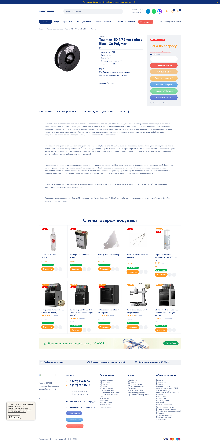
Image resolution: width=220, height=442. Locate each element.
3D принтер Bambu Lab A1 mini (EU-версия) (137, 311)
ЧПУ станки (104, 398)
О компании (161, 382)
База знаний (161, 396)
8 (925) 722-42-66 (80, 385)
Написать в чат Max (164, 97)
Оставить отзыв (104, 48)
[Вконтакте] (47, 396)
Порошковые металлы (109, 394)
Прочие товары (106, 407)
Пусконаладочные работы (138, 394)
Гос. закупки (161, 402)
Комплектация (89, 111)
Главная (41, 29)
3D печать (132, 382)
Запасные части (106, 402)
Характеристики (66, 111)
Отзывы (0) (124, 111)
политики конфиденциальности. (20, 411)
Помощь (159, 384)
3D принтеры (105, 382)
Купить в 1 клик (164, 71)
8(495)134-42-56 (138, 13)
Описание (45, 111)
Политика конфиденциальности (164, 414)
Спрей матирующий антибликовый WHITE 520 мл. (166, 257)
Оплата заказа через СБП (167, 388)
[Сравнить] (166, 102)
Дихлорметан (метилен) (79, 254)
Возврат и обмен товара (166, 409)
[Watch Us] (40, 396)
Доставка (107, 111)
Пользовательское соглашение (163, 418)
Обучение (132, 388)
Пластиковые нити (107, 390)
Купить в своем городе (165, 407)
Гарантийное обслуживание (167, 392)
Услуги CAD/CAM (135, 390)
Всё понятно (14, 417)
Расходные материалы (55, 29)
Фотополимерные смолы (110, 392)
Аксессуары (104, 400)
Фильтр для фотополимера (109, 254)
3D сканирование (135, 384)
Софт (101, 396)
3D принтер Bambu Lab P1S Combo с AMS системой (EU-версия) (81, 313)
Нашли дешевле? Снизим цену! (160, 52)
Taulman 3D (103, 36)
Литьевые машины (107, 404)
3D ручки (103, 386)
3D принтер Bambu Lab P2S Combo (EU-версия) (52, 311)
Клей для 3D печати (49, 254)
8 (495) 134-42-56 (80, 381)
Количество (155, 54)
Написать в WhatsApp (164, 91)
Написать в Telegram (164, 84)
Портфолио (132, 380)
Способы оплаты (163, 386)
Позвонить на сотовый (164, 78)
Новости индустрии (164, 394)
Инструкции (161, 398)
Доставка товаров (163, 390)
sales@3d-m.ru (137, 9)
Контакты (159, 380)
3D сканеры (104, 384)
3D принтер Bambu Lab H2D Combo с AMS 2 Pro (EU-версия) (166, 313)
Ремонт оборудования (137, 392)
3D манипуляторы (107, 388)
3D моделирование (136, 386)
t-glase (101, 146)
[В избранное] (154, 103)
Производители (162, 400)
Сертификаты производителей (168, 411)
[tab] (45, 111)
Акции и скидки (106, 380)
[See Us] (43, 396)
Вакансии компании (164, 404)
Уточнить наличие (163, 65)
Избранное (174, 10)
